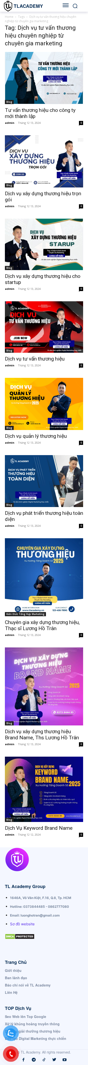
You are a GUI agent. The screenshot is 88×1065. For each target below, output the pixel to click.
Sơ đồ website (22, 924)
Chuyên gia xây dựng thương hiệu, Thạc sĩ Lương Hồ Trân (42, 625)
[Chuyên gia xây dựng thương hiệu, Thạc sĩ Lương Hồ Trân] (44, 577)
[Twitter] (54, 1060)
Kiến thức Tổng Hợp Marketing (25, 614)
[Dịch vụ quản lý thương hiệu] (44, 404)
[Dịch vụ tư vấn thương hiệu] (44, 327)
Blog (9, 102)
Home (9, 17)
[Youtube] (64, 1060)
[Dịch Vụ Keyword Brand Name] (44, 789)
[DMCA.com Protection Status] (19, 943)
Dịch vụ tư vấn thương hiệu (35, 359)
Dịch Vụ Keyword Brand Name (39, 828)
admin (9, 123)
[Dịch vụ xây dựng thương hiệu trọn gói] (44, 161)
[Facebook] (23, 1060)
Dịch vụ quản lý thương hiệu (36, 436)
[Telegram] (34, 1060)
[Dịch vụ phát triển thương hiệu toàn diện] (44, 481)
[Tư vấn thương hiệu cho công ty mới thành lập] (44, 78)
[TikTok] (44, 1060)
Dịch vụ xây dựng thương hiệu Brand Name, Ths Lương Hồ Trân (42, 735)
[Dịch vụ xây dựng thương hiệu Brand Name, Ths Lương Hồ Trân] (44, 686)
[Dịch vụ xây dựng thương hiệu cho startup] (44, 244)
